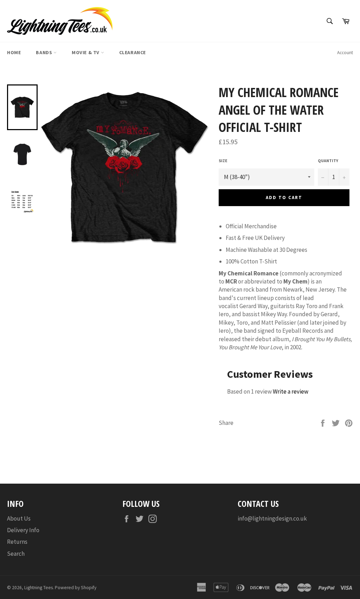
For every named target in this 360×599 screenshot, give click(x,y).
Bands (44, 52)
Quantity (328, 160)
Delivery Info (23, 530)
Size (223, 160)
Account (345, 53)
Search (16, 553)
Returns (17, 542)
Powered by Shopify (75, 588)
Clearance (132, 52)
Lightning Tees (38, 588)
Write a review (290, 391)
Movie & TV (86, 52)
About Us (19, 518)
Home (14, 52)
